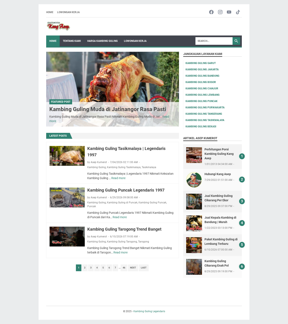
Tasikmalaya (149, 167)
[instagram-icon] (220, 12)
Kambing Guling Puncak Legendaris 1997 (125, 190)
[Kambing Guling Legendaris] (58, 26)
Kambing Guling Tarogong (122, 241)
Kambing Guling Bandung (202, 75)
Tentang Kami (72, 40)
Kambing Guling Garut (201, 63)
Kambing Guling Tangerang (204, 113)
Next (133, 267)
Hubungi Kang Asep (218, 174)
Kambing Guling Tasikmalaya (124, 167)
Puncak (91, 206)
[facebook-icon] (211, 12)
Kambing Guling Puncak (152, 202)
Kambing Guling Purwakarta (205, 107)
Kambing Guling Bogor (201, 82)
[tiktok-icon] (238, 12)
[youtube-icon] (229, 12)
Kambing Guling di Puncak (122, 202)
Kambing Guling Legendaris (149, 311)
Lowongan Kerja (68, 12)
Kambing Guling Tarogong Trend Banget (124, 229)
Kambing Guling (96, 167)
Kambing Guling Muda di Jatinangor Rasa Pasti (107, 109)
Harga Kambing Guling (102, 40)
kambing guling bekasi (201, 126)
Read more (118, 178)
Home (49, 12)
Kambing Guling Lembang (202, 94)
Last (144, 267)
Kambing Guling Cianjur (202, 88)
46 (124, 267)
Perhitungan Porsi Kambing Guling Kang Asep (219, 154)
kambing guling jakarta (202, 69)
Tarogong (143, 241)
